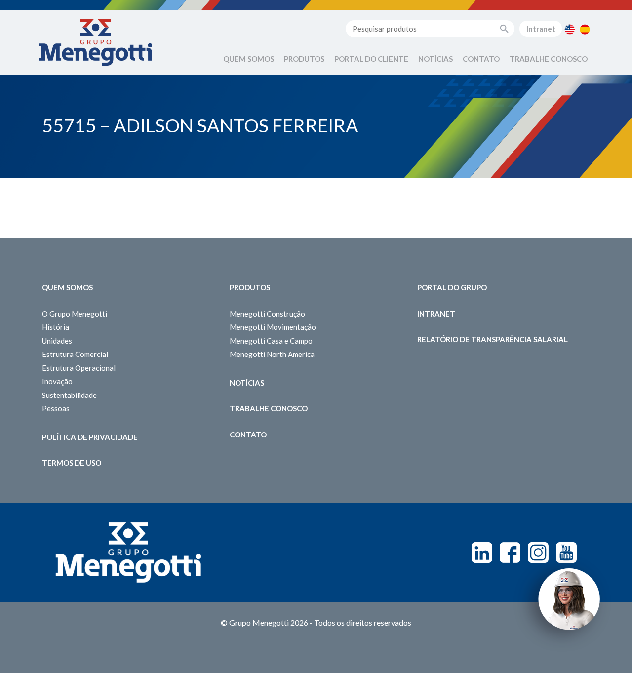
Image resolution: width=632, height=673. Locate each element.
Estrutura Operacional (79, 367)
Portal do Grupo (452, 287)
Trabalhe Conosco (549, 58)
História (55, 326)
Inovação (57, 381)
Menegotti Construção (267, 313)
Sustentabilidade (69, 395)
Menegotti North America (272, 354)
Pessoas (56, 408)
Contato (481, 58)
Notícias (435, 58)
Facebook (510, 552)
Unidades (57, 340)
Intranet (540, 28)
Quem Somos (248, 58)
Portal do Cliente (371, 58)
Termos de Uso (71, 462)
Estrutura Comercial (75, 354)
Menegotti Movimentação (273, 326)
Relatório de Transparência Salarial (492, 339)
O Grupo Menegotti (74, 313)
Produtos (304, 58)
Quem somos (67, 287)
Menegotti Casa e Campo (271, 340)
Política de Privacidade (90, 437)
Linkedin (482, 552)
